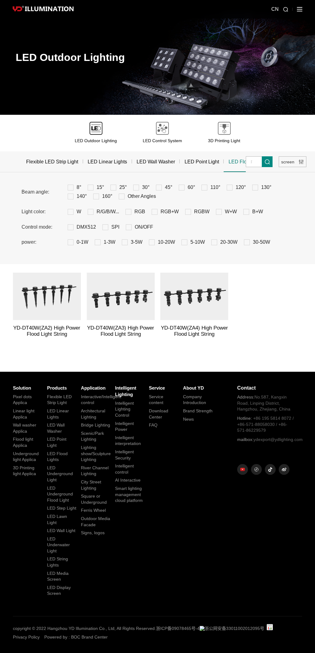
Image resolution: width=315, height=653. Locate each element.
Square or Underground (94, 499)
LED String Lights (57, 561)
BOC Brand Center (89, 637)
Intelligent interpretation (128, 440)
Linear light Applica (23, 413)
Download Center (158, 413)
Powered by (55, 637)
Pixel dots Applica (22, 399)
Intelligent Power (124, 426)
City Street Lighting (91, 485)
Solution (22, 388)
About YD (193, 388)
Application (93, 388)
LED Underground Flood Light (60, 494)
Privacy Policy (26, 637)
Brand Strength (198, 410)
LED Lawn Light (57, 519)
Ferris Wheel (93, 510)
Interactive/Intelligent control (96, 399)
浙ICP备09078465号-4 (178, 628)
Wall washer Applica (24, 428)
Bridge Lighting (95, 425)
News (188, 419)
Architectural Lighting (93, 413)
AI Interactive (128, 480)
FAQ (153, 425)
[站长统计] (270, 627)
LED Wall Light (61, 530)
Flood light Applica (23, 442)
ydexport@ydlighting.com (266, 439)
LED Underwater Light (58, 544)
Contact (246, 388)
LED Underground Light (60, 473)
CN (275, 9)
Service (157, 388)
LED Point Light (202, 161)
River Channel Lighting (95, 470)
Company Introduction (194, 399)
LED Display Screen (59, 590)
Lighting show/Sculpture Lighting (96, 453)
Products (57, 388)
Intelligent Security (124, 454)
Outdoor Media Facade (95, 521)
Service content (156, 399)
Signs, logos (93, 532)
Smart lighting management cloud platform (129, 494)
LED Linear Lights (107, 161)
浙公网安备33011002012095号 (234, 628)
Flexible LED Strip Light (52, 161)
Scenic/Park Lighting (92, 436)
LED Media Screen (58, 576)
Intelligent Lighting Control (124, 409)
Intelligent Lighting (125, 391)
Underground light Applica (26, 456)
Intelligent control (124, 469)
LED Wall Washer (156, 161)
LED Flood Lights (57, 456)
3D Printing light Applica (24, 470)
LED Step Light (61, 508)
